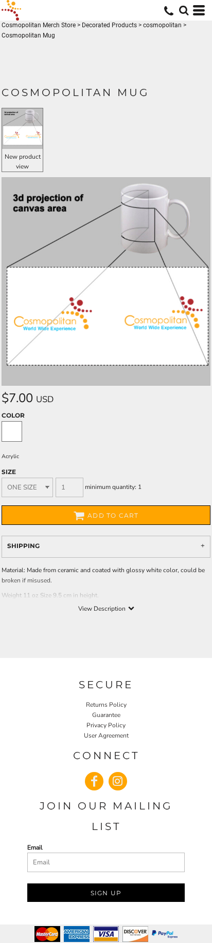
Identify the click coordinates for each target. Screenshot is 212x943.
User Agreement (106, 735)
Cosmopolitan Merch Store (39, 25)
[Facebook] (94, 781)
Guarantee (106, 715)
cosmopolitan (162, 25)
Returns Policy (106, 705)
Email (35, 847)
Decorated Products (109, 25)
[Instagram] (118, 781)
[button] (184, 10)
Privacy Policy (106, 725)
